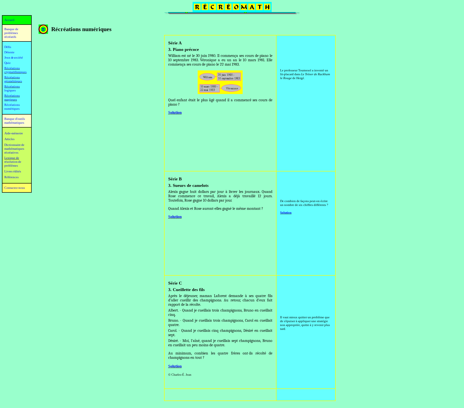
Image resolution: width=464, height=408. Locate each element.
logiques (10, 90)
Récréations (12, 86)
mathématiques (14, 148)
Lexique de (11, 158)
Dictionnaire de (14, 145)
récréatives (11, 152)
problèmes (11, 165)
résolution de (12, 161)
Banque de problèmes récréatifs (11, 33)
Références (11, 177)
